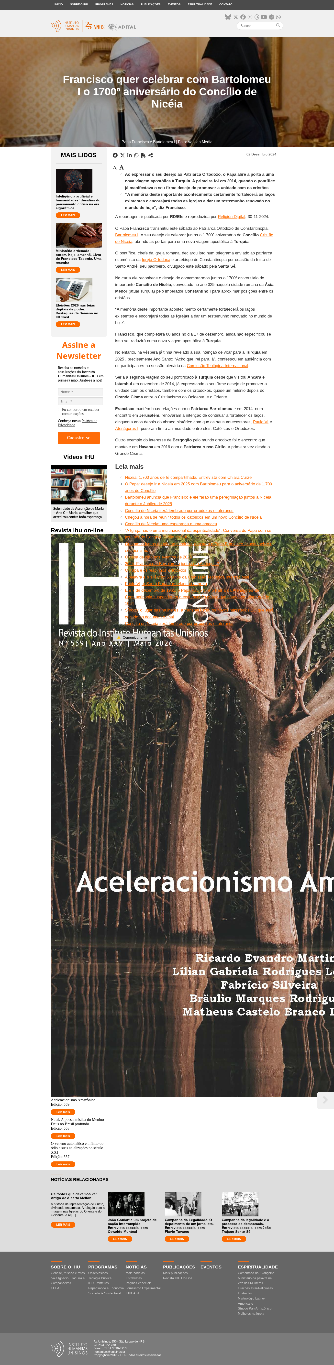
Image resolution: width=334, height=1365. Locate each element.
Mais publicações (175, 1273)
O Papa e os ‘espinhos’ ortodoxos (155, 570)
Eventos (174, 4)
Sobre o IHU (79, 4)
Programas (104, 4)
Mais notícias (135, 1273)
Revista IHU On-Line (177, 1278)
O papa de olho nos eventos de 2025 (158, 557)
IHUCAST (133, 1293)
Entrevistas (134, 1278)
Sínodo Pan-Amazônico (254, 1308)
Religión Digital (231, 216)
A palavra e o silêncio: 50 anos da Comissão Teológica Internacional (187, 577)
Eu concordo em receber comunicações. (80, 412)
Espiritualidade (200, 4)
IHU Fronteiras (98, 1283)
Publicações (150, 4)
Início (59, 4)
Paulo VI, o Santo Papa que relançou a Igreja (166, 583)
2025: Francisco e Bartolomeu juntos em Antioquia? (172, 563)
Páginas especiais (139, 1283)
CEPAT (56, 1288)
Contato (226, 4)
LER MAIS (68, 215)
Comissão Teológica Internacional (217, 365)
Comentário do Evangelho (256, 1273)
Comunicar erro (132, 637)
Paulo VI (260, 422)
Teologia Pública (99, 1278)
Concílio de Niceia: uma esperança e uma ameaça (171, 524)
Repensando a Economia (106, 1288)
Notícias (127, 4)
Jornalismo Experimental (143, 1288)
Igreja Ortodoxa (156, 259)
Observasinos (98, 1273)
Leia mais (63, 1112)
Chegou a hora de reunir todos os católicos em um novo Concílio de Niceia (193, 517)
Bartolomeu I (126, 235)
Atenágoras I (126, 428)
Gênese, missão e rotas (68, 1273)
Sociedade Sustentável (104, 1293)
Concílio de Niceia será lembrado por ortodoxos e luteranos (179, 510)
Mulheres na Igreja (251, 1313)
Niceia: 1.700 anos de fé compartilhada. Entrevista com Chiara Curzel (189, 477)
